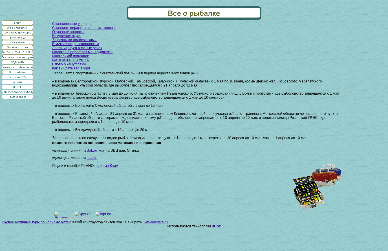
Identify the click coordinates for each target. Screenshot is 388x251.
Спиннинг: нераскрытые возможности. (84, 28)
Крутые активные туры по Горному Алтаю (36, 222)
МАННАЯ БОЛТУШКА (70, 60)
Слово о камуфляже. (69, 64)
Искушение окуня (66, 36)
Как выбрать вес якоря (71, 68)
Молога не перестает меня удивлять (82, 52)
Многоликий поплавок (70, 56)
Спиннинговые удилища (72, 24)
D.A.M (92, 158)
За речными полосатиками (74, 40)
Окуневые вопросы (68, 32)
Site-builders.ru (155, 222)
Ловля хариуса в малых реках (77, 48)
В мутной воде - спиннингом (75, 44)
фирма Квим (107, 166)
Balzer (92, 150)
